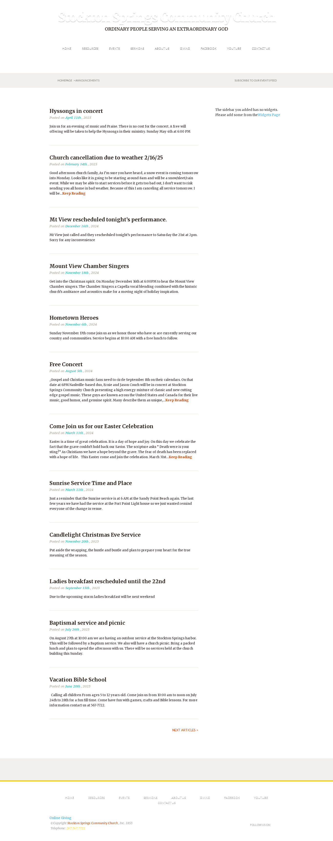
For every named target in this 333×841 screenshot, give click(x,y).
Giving (205, 797)
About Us (178, 797)
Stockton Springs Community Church (166, 17)
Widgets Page (269, 115)
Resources (96, 797)
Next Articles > (185, 730)
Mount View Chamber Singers (89, 266)
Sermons (150, 797)
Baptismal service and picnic (87, 623)
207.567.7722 (75, 828)
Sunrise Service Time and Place (90, 483)
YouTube (261, 797)
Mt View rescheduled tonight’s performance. (108, 219)
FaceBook (232, 797)
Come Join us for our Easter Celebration (101, 426)
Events (124, 797)
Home (69, 797)
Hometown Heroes (73, 318)
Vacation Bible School (78, 679)
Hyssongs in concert (76, 111)
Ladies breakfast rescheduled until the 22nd (107, 581)
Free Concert (66, 364)
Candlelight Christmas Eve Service (95, 535)
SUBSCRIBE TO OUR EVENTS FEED (256, 80)
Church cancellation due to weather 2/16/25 (106, 157)
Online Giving (60, 818)
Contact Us (167, 802)
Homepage (65, 80)
